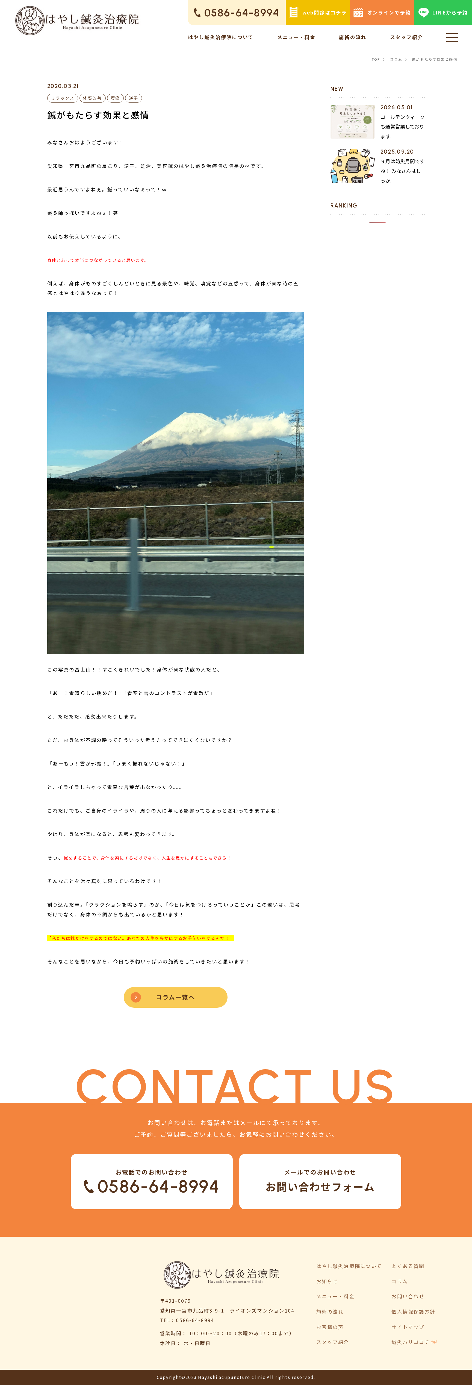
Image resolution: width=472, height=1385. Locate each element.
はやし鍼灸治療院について (221, 36)
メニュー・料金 (296, 36)
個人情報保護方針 (413, 1311)
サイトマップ (407, 1326)
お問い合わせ (407, 1296)
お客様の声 (330, 1326)
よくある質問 (407, 1265)
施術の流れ (353, 36)
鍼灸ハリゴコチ (410, 1341)
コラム (396, 59)
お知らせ (327, 1281)
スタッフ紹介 (406, 36)
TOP (376, 59)
